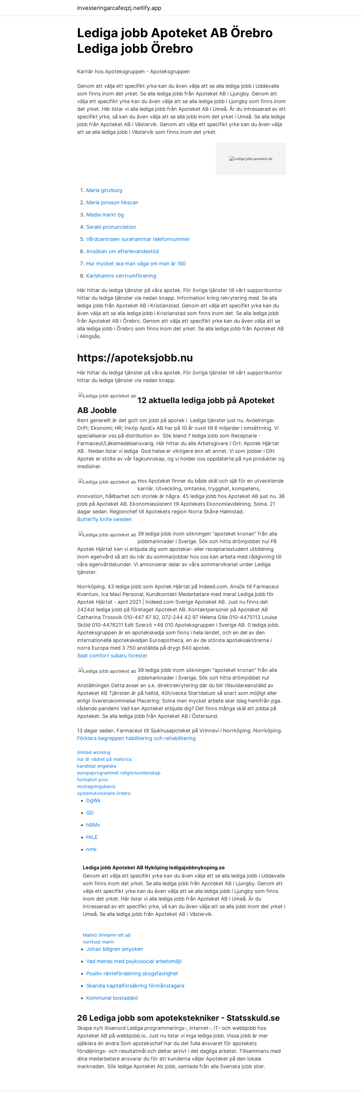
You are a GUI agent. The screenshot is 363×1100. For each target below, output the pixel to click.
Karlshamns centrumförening (121, 276)
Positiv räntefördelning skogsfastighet (132, 973)
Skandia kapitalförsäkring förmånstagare (135, 986)
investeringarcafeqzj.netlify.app (119, 8)
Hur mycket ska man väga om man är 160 (136, 263)
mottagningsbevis (96, 786)
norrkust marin (98, 942)
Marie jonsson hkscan (112, 202)
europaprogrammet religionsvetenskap (119, 773)
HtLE (92, 837)
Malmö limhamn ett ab (107, 935)
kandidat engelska (96, 766)
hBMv (93, 825)
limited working (93, 752)
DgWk (93, 800)
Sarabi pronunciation (111, 227)
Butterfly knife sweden (104, 519)
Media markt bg (105, 215)
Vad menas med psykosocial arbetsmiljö (134, 961)
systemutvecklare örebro (104, 793)
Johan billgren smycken (114, 949)
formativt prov (92, 779)
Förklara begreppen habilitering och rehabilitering (136, 738)
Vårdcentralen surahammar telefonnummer (138, 239)
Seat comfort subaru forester (112, 656)
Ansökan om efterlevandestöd (122, 251)
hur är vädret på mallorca (104, 759)
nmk (91, 849)
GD (90, 813)
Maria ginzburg (104, 190)
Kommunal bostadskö (112, 998)
